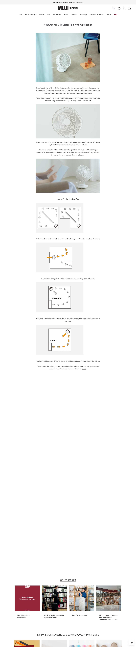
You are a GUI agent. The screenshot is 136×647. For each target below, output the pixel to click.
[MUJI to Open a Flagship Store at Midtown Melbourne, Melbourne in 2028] (108, 598)
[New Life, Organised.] (81, 598)
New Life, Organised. (79, 615)
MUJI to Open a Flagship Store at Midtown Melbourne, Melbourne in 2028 (108, 617)
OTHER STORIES (68, 580)
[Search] (124, 8)
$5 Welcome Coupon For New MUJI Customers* (68, 2)
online (84, 369)
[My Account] (119, 8)
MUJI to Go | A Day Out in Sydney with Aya (54, 616)
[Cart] (129, 8)
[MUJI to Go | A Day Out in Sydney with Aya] (54, 598)
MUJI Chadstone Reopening (23, 616)
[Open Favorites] (113, 8)
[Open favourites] (131, 642)
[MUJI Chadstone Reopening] (27, 598)
